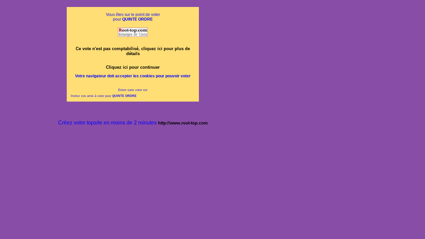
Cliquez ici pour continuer (133, 67)
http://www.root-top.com (183, 122)
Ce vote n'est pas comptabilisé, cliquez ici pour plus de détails (133, 51)
